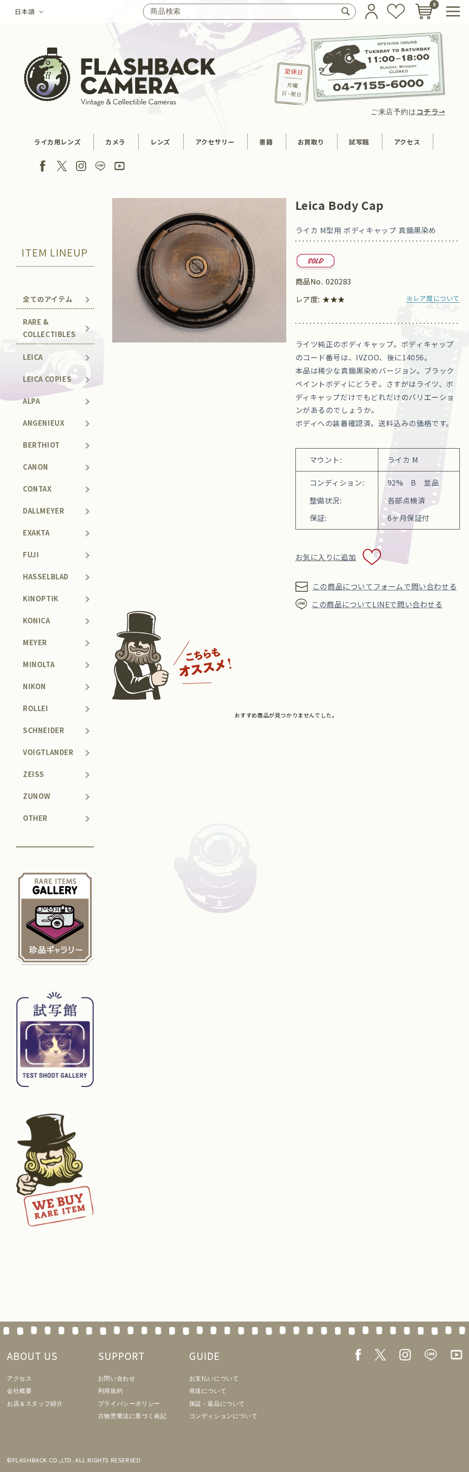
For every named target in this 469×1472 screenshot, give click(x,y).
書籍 (266, 141)
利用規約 (110, 1390)
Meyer (35, 642)
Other (35, 818)
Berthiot (41, 445)
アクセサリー (215, 141)
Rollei (36, 708)
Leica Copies (47, 379)
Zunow (37, 796)
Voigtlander (48, 752)
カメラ (115, 141)
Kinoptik (41, 598)
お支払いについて (214, 1378)
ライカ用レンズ (57, 141)
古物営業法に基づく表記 (132, 1416)
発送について (208, 1390)
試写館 (359, 141)
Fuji (31, 554)
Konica (36, 620)
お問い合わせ (117, 1378)
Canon (36, 466)
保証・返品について (217, 1403)
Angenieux (43, 423)
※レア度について (433, 298)
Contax (37, 488)
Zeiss (33, 774)
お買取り (311, 141)
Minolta (39, 664)
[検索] (345, 11)
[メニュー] (453, 11)
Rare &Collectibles (49, 328)
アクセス (407, 141)
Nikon (34, 686)
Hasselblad (46, 576)
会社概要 (19, 1390)
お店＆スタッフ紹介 (35, 1403)
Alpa (31, 401)
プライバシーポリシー (129, 1403)
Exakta (36, 532)
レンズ (160, 141)
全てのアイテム (47, 299)
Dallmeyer (43, 510)
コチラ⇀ (430, 112)
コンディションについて (223, 1416)
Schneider (43, 730)
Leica (33, 357)
